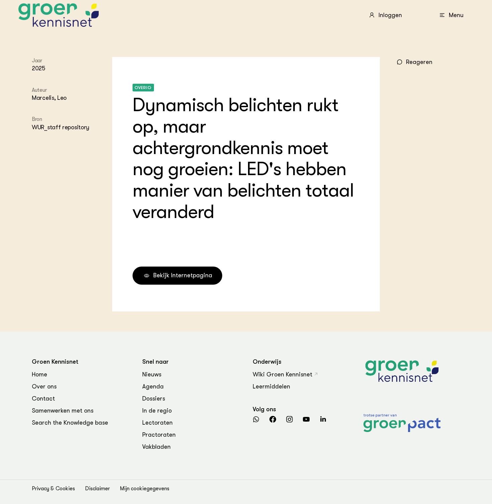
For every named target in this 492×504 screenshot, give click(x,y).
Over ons (44, 386)
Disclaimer (97, 489)
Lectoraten (157, 422)
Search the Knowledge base (70, 422)
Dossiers (153, 398)
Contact (43, 398)
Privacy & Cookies (53, 489)
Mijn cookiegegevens (144, 489)
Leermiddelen (271, 386)
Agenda (153, 386)
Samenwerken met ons (62, 410)
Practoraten (159, 434)
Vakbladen (156, 446)
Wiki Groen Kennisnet (282, 374)
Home (39, 374)
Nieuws (151, 374)
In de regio (157, 410)
